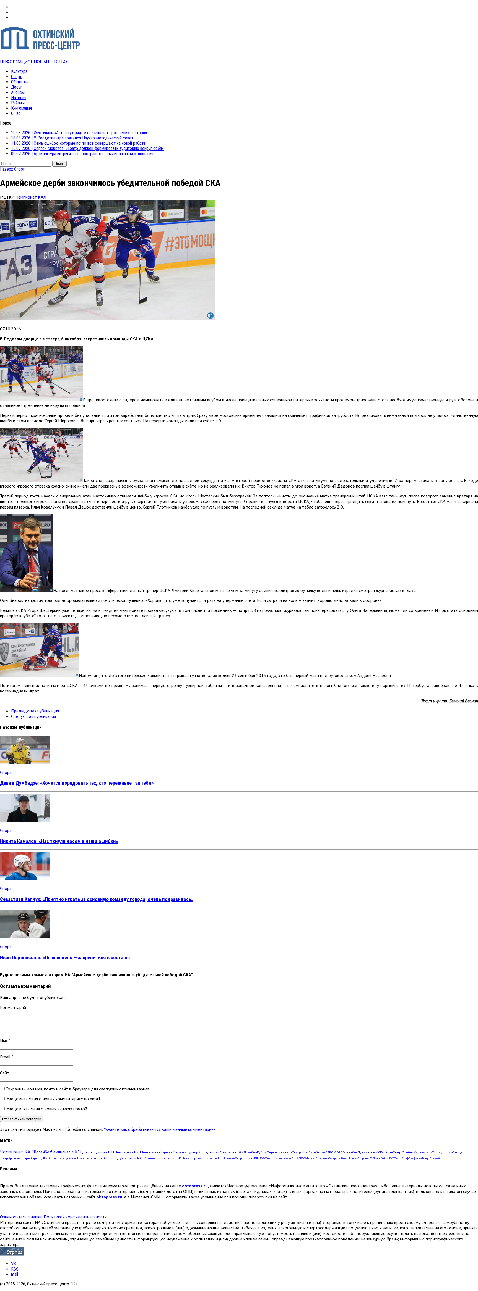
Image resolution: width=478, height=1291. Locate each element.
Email (6, 1057)
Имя (4, 1041)
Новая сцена (84, 1158)
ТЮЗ (219, 1158)
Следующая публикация (33, 716)
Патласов (211, 1158)
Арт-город (111, 1158)
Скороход (364, 1158)
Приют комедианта (63, 1158)
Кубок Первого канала (274, 1152)
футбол (251, 1152)
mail (14, 1274)
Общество (20, 82)
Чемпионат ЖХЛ (233, 1152)
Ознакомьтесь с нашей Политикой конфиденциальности (53, 1216)
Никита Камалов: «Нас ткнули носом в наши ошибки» (59, 841)
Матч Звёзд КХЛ (384, 1158)
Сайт (4, 1073)
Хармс (35, 1158)
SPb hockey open (188, 1158)
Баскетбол (350, 1152)
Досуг (16, 87)
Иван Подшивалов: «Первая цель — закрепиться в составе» (65, 958)
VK (13, 1263)
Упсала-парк (423, 1152)
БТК (372, 1158)
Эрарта (26, 1158)
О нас (16, 113)
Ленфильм (415, 1158)
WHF (202, 1158)
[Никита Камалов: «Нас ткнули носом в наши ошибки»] (25, 820)
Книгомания (21, 108)
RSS (15, 1269)
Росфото (98, 1158)
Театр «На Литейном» (309, 1152)
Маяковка (228, 1158)
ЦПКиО (45, 1158)
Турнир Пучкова (93, 1152)
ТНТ (111, 1152)
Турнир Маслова (173, 1152)
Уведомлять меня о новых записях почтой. (47, 1108)
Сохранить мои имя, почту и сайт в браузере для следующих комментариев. (78, 1089)
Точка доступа (442, 1152)
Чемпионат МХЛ (65, 1152)
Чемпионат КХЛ (31, 197)
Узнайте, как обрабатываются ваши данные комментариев (160, 1129)
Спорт (16, 76)
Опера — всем (244, 1158)
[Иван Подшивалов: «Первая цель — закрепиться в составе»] (25, 936)
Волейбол (42, 1152)
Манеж (353, 1158)
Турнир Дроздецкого (203, 1152)
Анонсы (18, 92)
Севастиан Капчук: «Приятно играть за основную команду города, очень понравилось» (96, 899)
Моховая (149, 1158)
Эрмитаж (14, 1158)
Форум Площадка (317, 1158)
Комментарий (13, 1007)
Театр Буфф (401, 1158)
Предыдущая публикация (35, 710)
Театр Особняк (404, 1152)
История (18, 97)
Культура (19, 71)
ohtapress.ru (195, 1186)
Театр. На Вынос (339, 1158)
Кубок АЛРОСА (297, 1158)
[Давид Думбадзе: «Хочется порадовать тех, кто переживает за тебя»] (25, 762)
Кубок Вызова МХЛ (131, 1158)
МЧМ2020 (259, 1158)
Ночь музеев (150, 1152)
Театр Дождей (431, 1158)
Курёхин (386, 1152)
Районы (18, 103)
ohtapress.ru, (110, 1197)
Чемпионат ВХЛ (128, 1152)
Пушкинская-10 (369, 1152)
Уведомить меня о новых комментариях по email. (54, 1099)
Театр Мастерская (277, 1158)
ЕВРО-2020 (334, 1152)
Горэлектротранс (166, 1158)
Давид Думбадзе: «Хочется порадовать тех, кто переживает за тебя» (77, 783)
